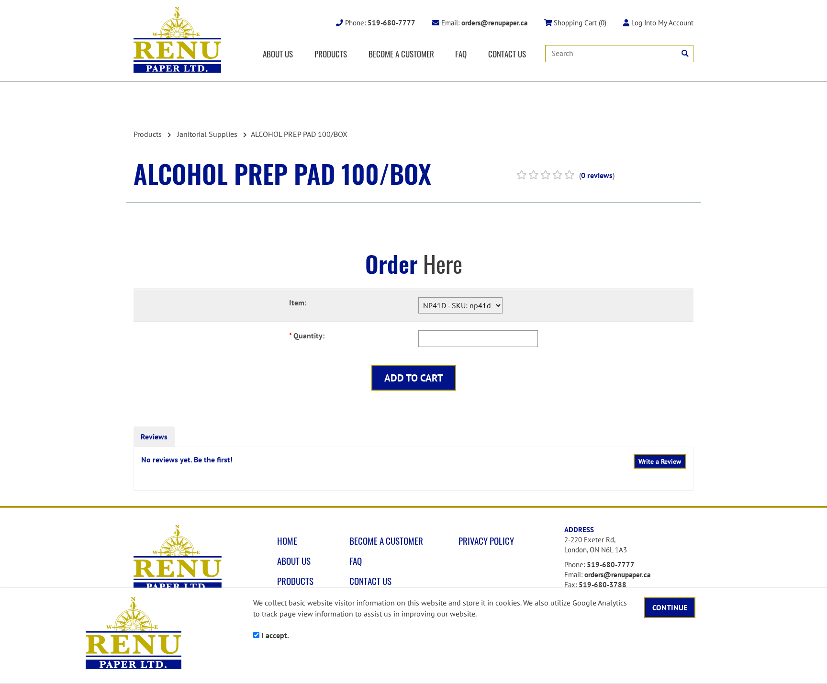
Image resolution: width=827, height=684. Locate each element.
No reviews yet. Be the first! (187, 459)
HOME (287, 541)
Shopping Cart (579, 22)
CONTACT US (507, 53)
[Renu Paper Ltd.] (177, 40)
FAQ (461, 53)
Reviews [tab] (154, 436)
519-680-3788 (602, 584)
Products (148, 134)
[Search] (685, 53)
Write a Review (659, 461)
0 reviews (597, 175)
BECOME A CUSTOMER (401, 53)
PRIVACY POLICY (486, 541)
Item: (297, 302)
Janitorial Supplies (207, 134)
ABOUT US (278, 53)
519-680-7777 (611, 564)
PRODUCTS (330, 53)
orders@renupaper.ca (617, 574)
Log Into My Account (661, 22)
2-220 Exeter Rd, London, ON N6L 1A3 (595, 544)
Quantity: (306, 335)
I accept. (274, 635)
